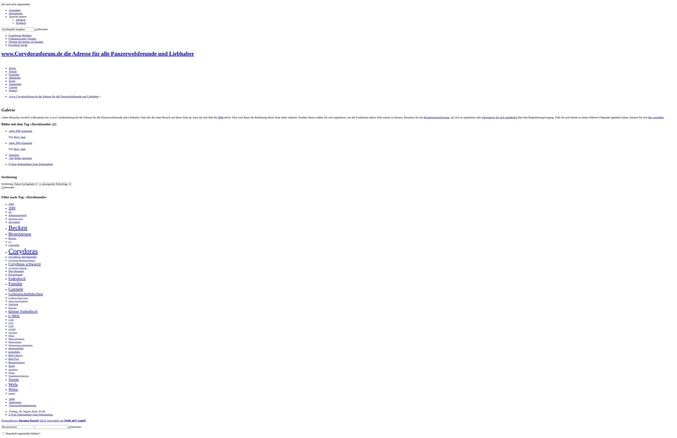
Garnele (15, 289)
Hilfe (221, 117)
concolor (14, 245)
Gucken (13, 304)
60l (10, 212)
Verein (13, 379)
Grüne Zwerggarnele (18, 301)
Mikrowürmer (15, 342)
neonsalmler (16, 348)
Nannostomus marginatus (20, 345)
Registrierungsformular (436, 117)
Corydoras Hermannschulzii (21, 260)
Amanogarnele (17, 215)
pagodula (14, 352)
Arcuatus (14, 222)
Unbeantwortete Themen (22, 38)
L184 (11, 320)
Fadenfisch (17, 279)
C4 (9, 242)
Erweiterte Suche (18, 45)
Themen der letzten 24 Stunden (25, 41)
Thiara (11, 373)
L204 (11, 326)
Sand (11, 366)
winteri (11, 393)
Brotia (12, 238)
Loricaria (12, 332)
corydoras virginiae (17, 268)
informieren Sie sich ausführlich (499, 117)
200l (11, 204)
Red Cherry (15, 355)
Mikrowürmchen (16, 339)
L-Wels (14, 316)
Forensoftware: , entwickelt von (43, 420)
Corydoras (23, 251)
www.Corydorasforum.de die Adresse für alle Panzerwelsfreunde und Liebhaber (97, 53)
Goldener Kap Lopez (18, 298)
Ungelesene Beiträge (20, 35)
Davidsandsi (16, 271)
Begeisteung (19, 234)
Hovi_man (20, 137)
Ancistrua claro (15, 219)
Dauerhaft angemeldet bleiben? (22, 433)
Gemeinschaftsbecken (25, 294)
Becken (17, 227)
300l (11, 208)
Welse (13, 389)
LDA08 (12, 329)
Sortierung (7, 183)
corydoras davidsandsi (22, 257)
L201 (11, 323)
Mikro (11, 336)
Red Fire (13, 359)
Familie (15, 283)
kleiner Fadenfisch (22, 311)
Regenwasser (16, 362)
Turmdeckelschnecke (18, 376)
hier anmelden (656, 117)
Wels (13, 384)
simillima (12, 369)
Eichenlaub (15, 274)
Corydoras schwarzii (24, 264)
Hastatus (12, 308)
